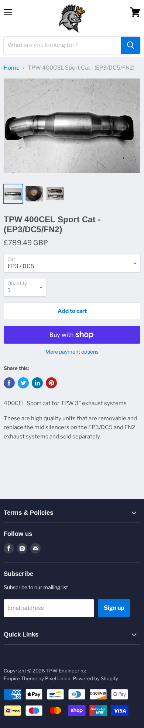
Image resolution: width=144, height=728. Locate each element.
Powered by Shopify (95, 678)
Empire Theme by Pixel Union (37, 678)
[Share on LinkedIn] (37, 382)
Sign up (114, 607)
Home (12, 68)
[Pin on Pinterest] (51, 382)
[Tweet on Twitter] (23, 382)
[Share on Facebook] (9, 382)
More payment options (72, 352)
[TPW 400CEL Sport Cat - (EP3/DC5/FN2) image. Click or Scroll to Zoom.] (72, 128)
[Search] (130, 45)
